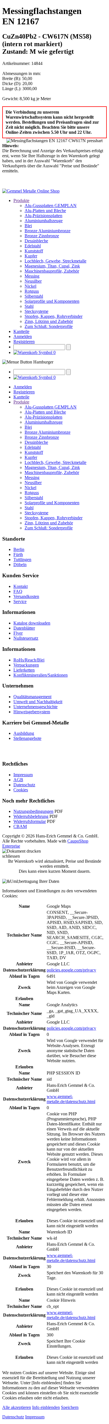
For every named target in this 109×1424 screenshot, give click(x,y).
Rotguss (32, 291)
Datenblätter (24, 628)
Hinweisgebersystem (31, 711)
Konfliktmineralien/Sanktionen (40, 675)
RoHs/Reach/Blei (28, 660)
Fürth (18, 554)
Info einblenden (46, 1407)
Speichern (70, 1407)
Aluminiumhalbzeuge (44, 220)
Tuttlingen (22, 559)
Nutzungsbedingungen (33, 811)
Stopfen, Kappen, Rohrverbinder (53, 316)
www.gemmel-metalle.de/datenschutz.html (71, 1099)
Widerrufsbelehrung (30, 816)
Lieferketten (24, 670)
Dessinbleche (36, 240)
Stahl (29, 306)
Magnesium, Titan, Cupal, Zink (52, 266)
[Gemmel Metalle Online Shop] (31, 191)
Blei (28, 225)
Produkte (21, 200)
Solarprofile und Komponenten (52, 301)
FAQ (17, 591)
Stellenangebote (27, 738)
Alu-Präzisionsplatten (43, 215)
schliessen (11, 856)
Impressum (23, 774)
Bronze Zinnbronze (42, 235)
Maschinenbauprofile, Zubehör (52, 271)
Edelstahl (33, 245)
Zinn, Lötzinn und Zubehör (49, 321)
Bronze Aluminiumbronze (47, 230)
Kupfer (31, 256)
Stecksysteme (36, 311)
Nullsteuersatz (25, 638)
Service (20, 601)
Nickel (30, 286)
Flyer (18, 633)
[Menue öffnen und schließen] (27, 362)
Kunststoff (34, 250)
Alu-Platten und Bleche (45, 210)
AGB (18, 779)
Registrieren (24, 341)
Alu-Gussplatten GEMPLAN (51, 205)
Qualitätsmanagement (32, 696)
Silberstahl (34, 296)
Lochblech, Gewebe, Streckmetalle (55, 261)
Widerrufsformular (29, 821)
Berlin (18, 549)
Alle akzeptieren (16, 1407)
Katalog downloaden (31, 623)
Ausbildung (23, 733)
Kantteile (21, 331)
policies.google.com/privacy (71, 970)
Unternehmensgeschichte (35, 706)
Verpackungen (26, 665)
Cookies (20, 789)
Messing (32, 276)
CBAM (20, 826)
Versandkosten (26, 596)
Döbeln (20, 564)
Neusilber (33, 281)
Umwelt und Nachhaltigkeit (37, 701)
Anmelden (22, 336)
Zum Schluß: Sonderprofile (49, 326)
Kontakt (20, 586)
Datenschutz (24, 784)
